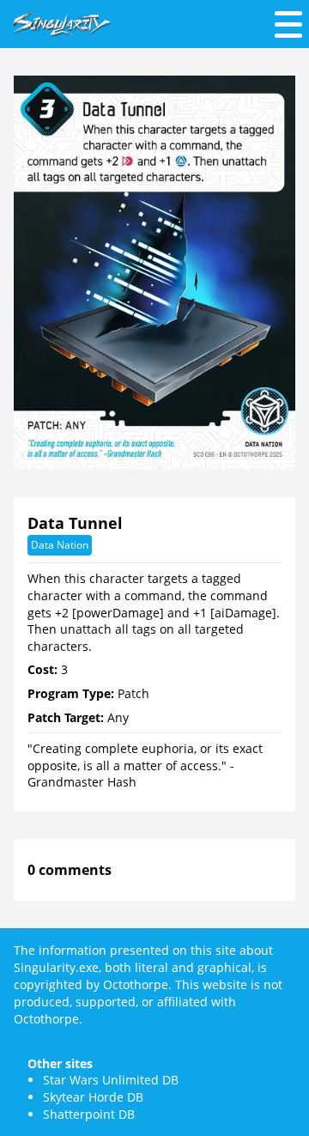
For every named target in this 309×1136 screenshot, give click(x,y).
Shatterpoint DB (89, 1114)
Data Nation (59, 545)
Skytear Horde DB (93, 1097)
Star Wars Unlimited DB (111, 1080)
